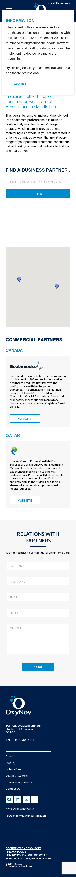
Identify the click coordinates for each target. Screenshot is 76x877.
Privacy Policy (16, 852)
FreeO (10, 762)
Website (25, 418)
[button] (19, 280)
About (10, 756)
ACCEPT (20, 84)
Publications (13, 769)
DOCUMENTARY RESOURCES (23, 848)
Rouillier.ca (26, 866)
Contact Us (13, 788)
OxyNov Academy (17, 775)
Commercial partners (19, 782)
